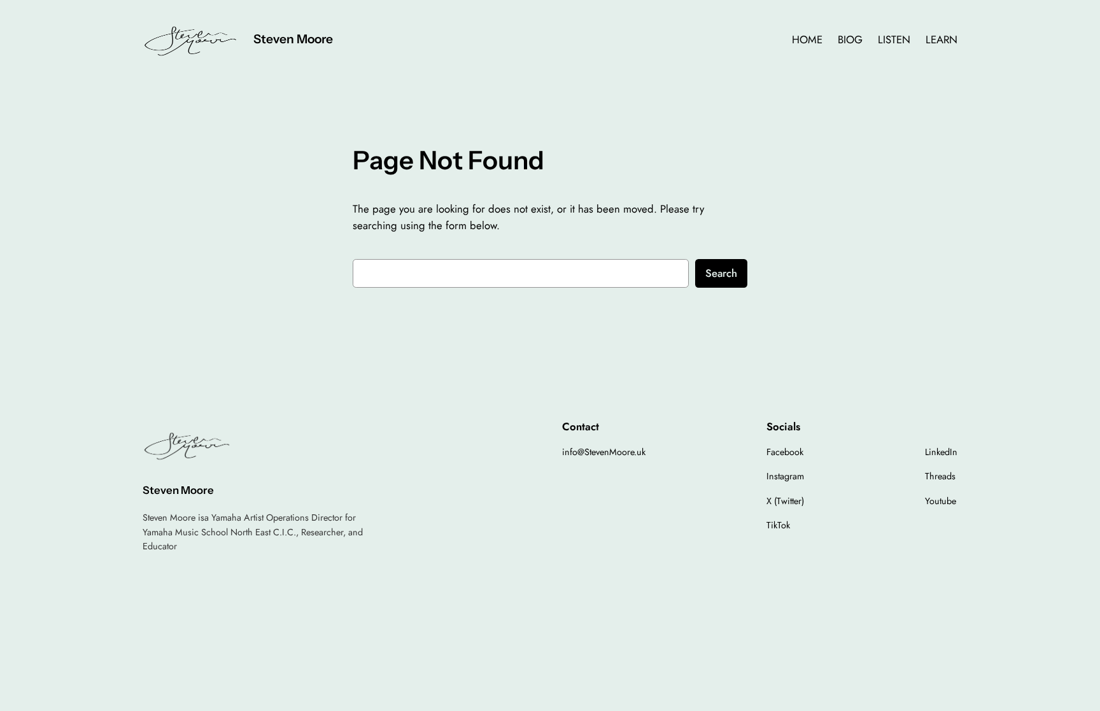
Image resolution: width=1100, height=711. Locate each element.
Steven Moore (293, 38)
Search (721, 273)
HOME (807, 39)
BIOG (850, 39)
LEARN (941, 39)
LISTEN (894, 39)
